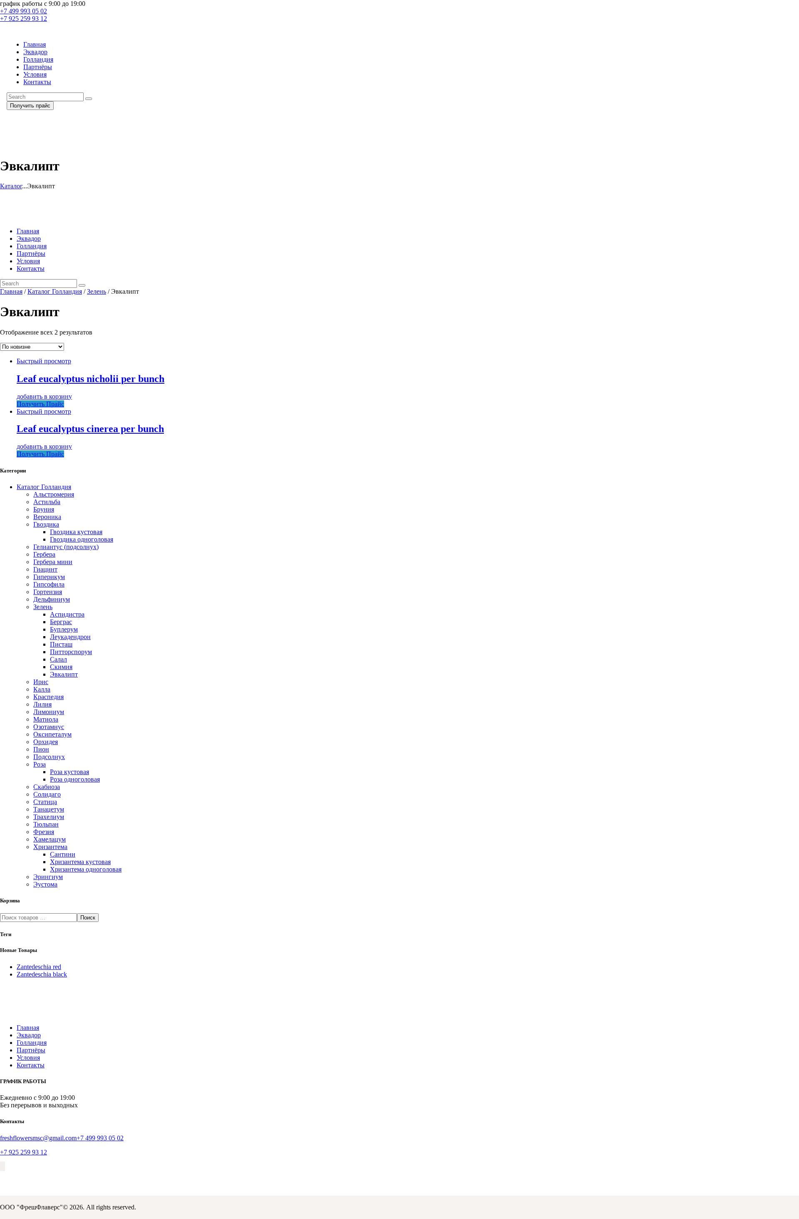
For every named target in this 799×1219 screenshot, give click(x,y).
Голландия (32, 1042)
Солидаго (47, 794)
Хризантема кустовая (80, 861)
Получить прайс (30, 105)
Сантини (62, 854)
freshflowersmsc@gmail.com (38, 1138)
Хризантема (50, 846)
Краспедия (48, 696)
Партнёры (31, 1050)
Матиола (45, 719)
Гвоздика (46, 524)
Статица (45, 801)
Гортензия (47, 591)
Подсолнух (49, 756)
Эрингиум (48, 876)
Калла (41, 689)
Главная (11, 291)
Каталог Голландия (54, 291)
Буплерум (64, 629)
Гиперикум (49, 576)
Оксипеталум (52, 734)
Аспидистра (67, 614)
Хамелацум (49, 839)
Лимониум (48, 711)
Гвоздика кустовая (76, 531)
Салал (58, 659)
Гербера (44, 554)
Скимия (61, 666)
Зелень (96, 291)
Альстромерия (53, 494)
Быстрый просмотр (44, 361)
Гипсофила (49, 584)
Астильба (46, 501)
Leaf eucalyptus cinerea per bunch (90, 428)
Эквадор (29, 1035)
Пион (41, 749)
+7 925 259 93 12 (23, 1152)
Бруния (43, 509)
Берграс (61, 621)
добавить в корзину (44, 396)
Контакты (31, 1065)
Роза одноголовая (75, 779)
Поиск (87, 917)
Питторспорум (71, 651)
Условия (28, 1057)
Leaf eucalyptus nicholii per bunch (90, 378)
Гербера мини (52, 561)
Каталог (11, 186)
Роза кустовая (69, 771)
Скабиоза (46, 786)
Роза (39, 764)
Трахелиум (48, 816)
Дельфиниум (51, 599)
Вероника (47, 516)
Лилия (42, 704)
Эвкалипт (64, 674)
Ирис (40, 681)
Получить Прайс (40, 403)
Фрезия (43, 831)
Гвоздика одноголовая (81, 539)
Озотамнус (48, 726)
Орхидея (45, 741)
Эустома (45, 884)
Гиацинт (45, 569)
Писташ (61, 644)
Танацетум (48, 809)
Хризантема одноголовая (86, 869)
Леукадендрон (70, 636)
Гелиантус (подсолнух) (66, 546)
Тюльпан (46, 824)
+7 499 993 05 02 (100, 1138)
